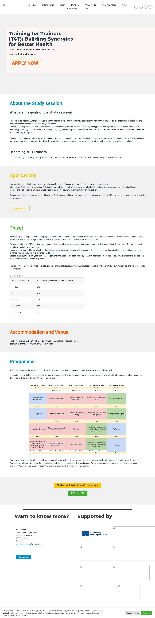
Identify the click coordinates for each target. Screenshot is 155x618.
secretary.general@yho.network (29, 544)
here (105, 184)
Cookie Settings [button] (133, 613)
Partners (75, 5)
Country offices (109, 5)
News (124, 5)
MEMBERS (72, 8)
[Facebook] (136, 7)
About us (32, 5)
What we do (90, 5)
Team (62, 5)
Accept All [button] (147, 613)
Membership (48, 5)
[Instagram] (141, 7)
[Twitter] (146, 7)
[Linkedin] (150, 7)
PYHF (85, 8)
